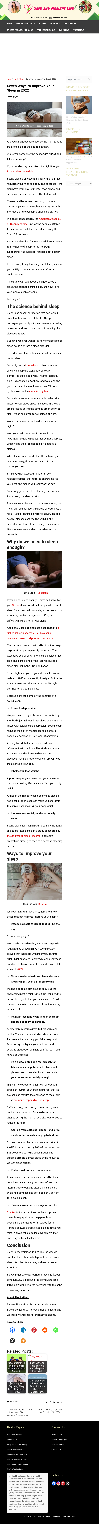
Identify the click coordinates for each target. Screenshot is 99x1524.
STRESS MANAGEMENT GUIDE (20, 30)
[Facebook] (12, 1330)
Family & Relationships (17, 1454)
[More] (23, 1341)
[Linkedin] (23, 1330)
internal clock (33, 365)
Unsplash (43, 592)
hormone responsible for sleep (31, 1100)
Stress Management (15, 1449)
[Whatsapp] (56, 1330)
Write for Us (56, 1434)
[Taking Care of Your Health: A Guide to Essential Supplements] (79, 146)
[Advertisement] (49, 57)
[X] (12, 1341)
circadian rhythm (38, 391)
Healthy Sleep (18, 79)
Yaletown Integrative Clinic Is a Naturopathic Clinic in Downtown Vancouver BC (19, 1412)
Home (9, 79)
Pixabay (42, 904)
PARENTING (64, 30)
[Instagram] (58, 1483)
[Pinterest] (34, 1330)
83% (20, 969)
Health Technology (15, 1469)
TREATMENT (78, 30)
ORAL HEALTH (70, 24)
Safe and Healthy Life (53, 1516)
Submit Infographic (59, 1439)
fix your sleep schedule (20, 171)
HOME (9, 24)
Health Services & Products (18, 1459)
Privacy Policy (57, 1444)
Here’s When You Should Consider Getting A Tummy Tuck (77, 120)
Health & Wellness (15, 1434)
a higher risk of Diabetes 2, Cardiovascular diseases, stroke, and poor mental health (33, 633)
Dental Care (12, 1439)
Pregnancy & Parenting (17, 1444)
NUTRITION (55, 24)
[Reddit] (45, 1330)
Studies (16, 605)
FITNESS (42, 24)
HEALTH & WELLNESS (25, 24)
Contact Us (56, 1449)
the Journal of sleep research (23, 835)
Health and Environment (17, 1464)
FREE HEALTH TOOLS (46, 30)
